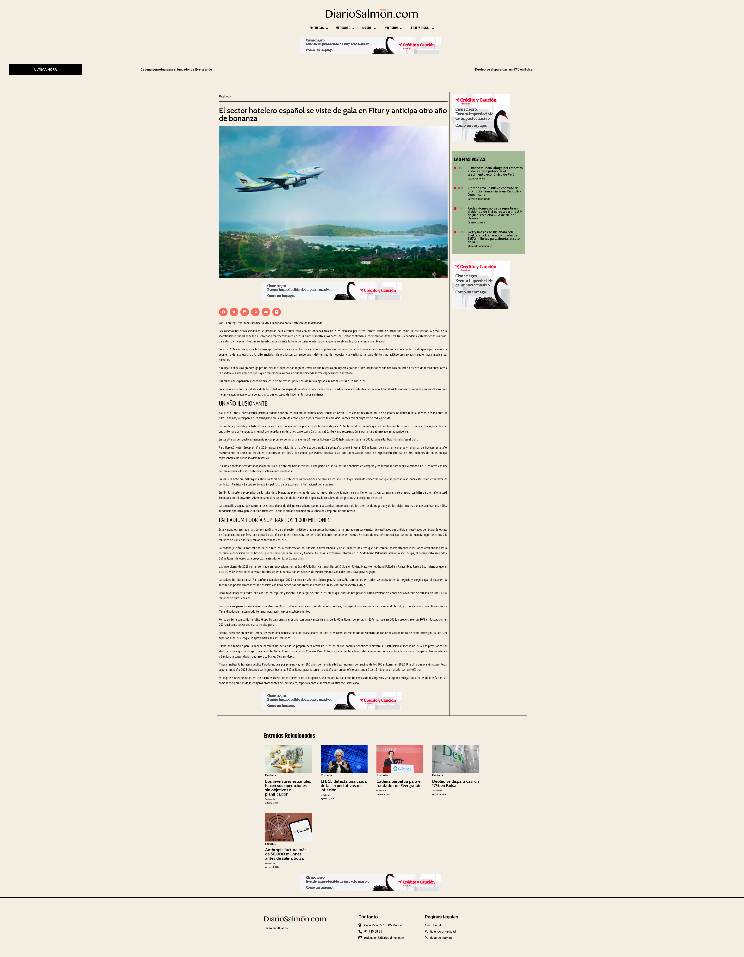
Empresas (317, 28)
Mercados (343, 28)
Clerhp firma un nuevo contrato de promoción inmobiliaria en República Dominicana (494, 191)
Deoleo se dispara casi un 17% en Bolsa (286, 69)
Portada (225, 96)
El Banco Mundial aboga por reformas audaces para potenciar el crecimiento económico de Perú (495, 171)
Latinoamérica (476, 178)
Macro (367, 28)
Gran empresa (476, 222)
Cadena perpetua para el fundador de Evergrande (398, 783)
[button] (223, 312)
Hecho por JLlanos (276, 928)
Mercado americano (480, 246)
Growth (472, 198)
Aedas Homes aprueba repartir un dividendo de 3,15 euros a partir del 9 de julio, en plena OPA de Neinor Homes (495, 213)
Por (270, 799)
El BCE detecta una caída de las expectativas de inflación (344, 785)
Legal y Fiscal (420, 28)
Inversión (391, 28)
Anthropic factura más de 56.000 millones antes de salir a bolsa (614, 69)
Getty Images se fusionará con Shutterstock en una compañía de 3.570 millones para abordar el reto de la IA (494, 237)
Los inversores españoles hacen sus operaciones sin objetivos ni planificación (288, 788)
